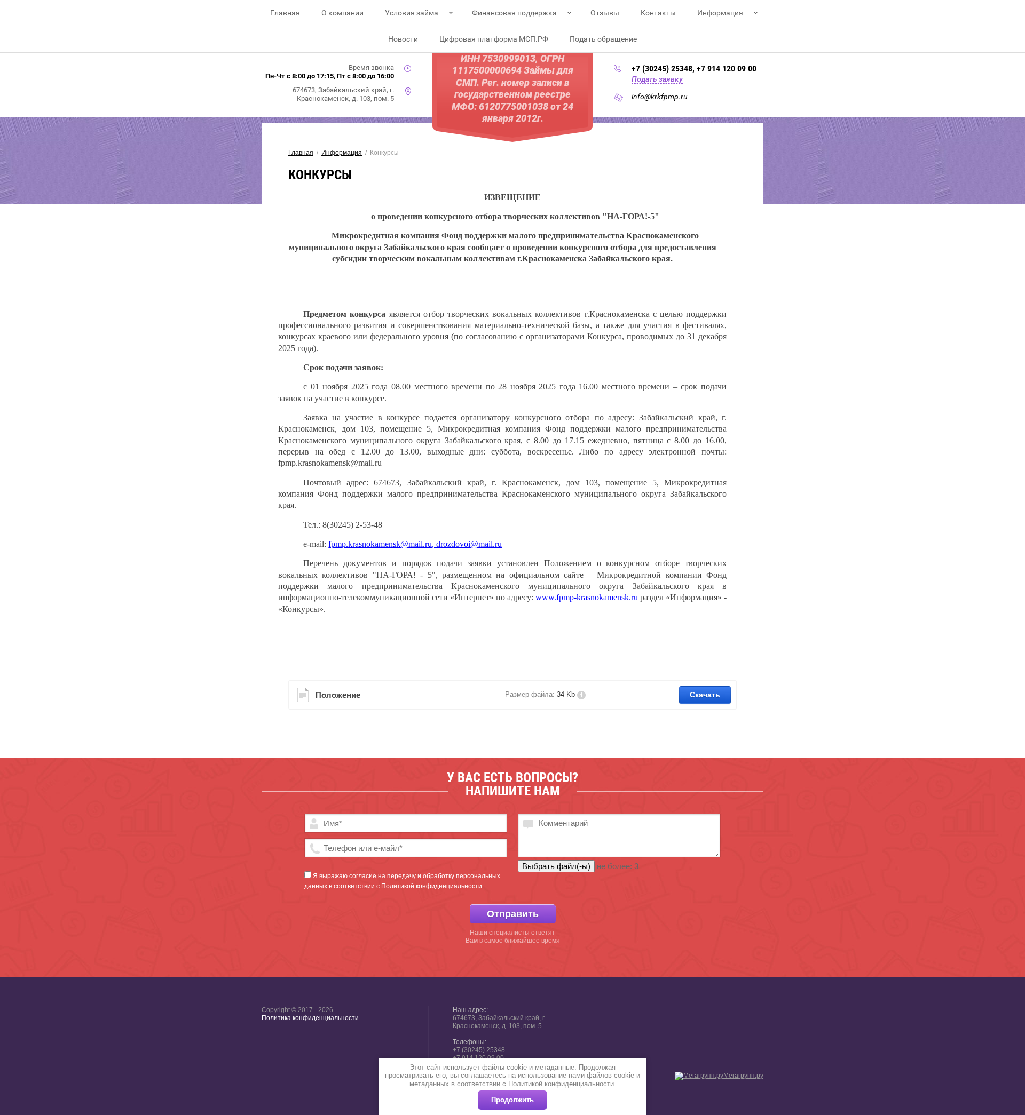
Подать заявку (657, 79)
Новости (403, 39)
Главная (285, 13)
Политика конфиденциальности (310, 1018)
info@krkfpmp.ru (660, 96)
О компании (342, 13)
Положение (338, 694)
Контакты (658, 13)
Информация (720, 13)
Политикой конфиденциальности (561, 1084)
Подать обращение (603, 39)
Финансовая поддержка (514, 13)
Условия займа (411, 13)
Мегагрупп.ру (743, 1075)
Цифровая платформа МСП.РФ (493, 39)
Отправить (513, 914)
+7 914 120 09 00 (726, 68)
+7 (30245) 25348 (662, 68)
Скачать (705, 694)
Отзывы (604, 13)
